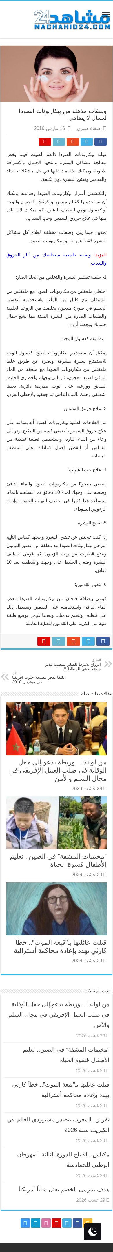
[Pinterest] (56, 1223)
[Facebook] (77, 1223)
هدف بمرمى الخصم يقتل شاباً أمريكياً (64, 1189)
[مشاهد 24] (71, 19)
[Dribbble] (46, 1223)
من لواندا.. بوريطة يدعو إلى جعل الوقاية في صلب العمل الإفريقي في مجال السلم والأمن (58, 770)
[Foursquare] (35, 1223)
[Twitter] (67, 1223)
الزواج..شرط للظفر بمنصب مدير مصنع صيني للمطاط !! (73, 664)
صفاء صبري (89, 128)
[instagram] (25, 1223)
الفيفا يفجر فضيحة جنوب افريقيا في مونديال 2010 (39, 677)
